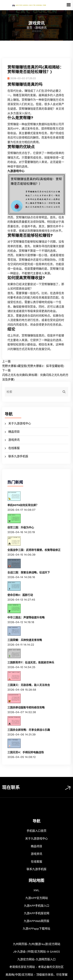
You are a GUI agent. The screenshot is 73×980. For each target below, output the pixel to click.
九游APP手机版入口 (36, 905)
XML (36, 890)
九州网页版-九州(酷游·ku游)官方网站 (36, 944)
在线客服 (14, 448)
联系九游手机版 (18, 456)
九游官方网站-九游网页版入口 (36, 959)
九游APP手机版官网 (36, 913)
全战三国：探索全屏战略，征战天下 (28, 572)
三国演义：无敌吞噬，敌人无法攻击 (28, 685)
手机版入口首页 (36, 830)
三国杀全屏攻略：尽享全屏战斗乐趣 (28, 729)
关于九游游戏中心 (19, 423)
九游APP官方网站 (36, 898)
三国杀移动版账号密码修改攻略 (26, 707)
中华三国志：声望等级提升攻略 (26, 617)
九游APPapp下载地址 (36, 928)
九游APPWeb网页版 (36, 921)
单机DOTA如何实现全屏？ (23, 505)
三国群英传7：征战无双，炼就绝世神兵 (30, 662)
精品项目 (14, 431)
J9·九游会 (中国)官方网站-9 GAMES (36, 951)
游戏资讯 (14, 439)
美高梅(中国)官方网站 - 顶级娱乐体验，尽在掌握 (36, 974)
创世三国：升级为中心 (20, 527)
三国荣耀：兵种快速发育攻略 (24, 640)
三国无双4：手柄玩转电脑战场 (25, 752)
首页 (29, 27)
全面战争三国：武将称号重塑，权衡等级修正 (34, 550)
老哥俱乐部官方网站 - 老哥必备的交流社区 (36, 967)
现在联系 (11, 787)
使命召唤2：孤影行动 (20, 595)
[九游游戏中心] (34, 5)
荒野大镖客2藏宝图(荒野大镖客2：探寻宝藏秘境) (33, 366)
